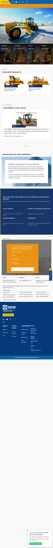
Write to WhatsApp (36, 543)
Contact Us (5, 332)
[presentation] (45, 96)
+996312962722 (10, 297)
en (27, 1)
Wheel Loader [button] (4, 48)
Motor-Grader (24, 337)
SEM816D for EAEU (9, 86)
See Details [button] (7, 61)
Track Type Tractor (24, 333)
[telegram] (23, 2)
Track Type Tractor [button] (19, 48)
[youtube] (16, 2)
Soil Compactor (24, 341)
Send (22, 269)
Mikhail (14, 126)
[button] (4, 25)
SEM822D (31, 86)
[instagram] (12, 2)
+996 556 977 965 (44, 296)
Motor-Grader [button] (31, 48)
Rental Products (14, 332)
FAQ (4, 335)
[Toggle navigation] (50, 5)
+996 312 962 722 (6, 1)
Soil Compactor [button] (45, 48)
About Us (5, 329)
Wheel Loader (24, 329)
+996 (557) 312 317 (28, 296)
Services (14, 336)
